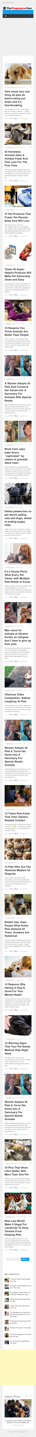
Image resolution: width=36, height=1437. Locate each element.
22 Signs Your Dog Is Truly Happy (20, 1328)
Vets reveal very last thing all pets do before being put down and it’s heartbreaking (17, 98)
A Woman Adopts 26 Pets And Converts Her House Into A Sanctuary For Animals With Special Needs (18, 391)
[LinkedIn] (17, 118)
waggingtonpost (10, 87)
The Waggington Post (22, 1432)
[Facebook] (29, 16)
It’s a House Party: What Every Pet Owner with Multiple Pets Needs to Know (17, 577)
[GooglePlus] (13, 118)
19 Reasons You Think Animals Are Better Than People (17, 331)
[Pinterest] (15, 118)
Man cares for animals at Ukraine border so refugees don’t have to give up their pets (18, 637)
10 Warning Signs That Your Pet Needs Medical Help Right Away (17, 1048)
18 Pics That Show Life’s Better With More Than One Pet (17, 1171)
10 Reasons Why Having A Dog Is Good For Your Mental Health (15, 989)
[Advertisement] (18, 37)
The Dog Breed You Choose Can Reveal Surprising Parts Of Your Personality (20, 1314)
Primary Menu (9, 3)
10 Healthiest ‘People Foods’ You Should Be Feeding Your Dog (20, 1293)
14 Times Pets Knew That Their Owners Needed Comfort (17, 817)
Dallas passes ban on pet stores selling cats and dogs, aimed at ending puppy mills (18, 518)
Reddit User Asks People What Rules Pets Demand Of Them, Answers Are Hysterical (17, 929)
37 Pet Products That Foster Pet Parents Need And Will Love (18, 217)
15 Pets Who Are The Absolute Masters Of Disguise (18, 870)
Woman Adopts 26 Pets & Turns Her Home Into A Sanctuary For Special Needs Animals (16, 756)
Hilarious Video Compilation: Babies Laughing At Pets (17, 698)
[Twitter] (30, 16)
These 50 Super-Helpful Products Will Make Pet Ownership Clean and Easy (18, 274)
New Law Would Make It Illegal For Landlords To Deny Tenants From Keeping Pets (16, 1227)
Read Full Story (24, 118)
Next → (25, 1259)
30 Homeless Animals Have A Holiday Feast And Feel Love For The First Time (16, 158)
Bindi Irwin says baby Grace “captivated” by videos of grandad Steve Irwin (16, 455)
